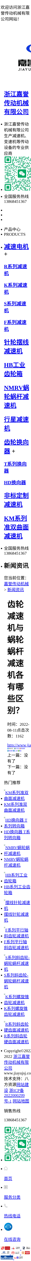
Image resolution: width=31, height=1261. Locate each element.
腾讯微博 (11, 750)
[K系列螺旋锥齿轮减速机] (17, 1002)
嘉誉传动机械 (16, 584)
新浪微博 (23, 748)
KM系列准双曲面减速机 (16, 527)
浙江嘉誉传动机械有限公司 (16, 103)
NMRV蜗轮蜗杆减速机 (16, 396)
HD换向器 (15, 482)
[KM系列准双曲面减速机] (17, 798)
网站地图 (21, 1101)
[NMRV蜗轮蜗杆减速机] (17, 853)
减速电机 (16, 246)
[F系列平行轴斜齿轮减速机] (17, 936)
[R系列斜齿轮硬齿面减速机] (17, 1030)
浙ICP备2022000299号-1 (14, 1095)
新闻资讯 (15, 589)
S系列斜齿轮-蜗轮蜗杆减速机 (16, 981)
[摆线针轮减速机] (17, 908)
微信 (20, 750)
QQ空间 (17, 748)
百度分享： (11, 748)
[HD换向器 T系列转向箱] (17, 826)
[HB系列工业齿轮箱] (17, 881)
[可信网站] (25, 1253)
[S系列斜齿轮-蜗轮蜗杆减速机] (17, 969)
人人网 (16, 750)
